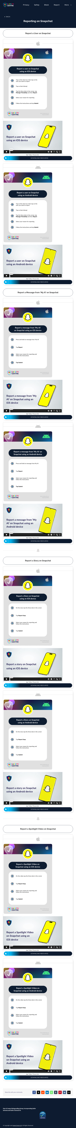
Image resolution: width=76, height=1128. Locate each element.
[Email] (69, 1092)
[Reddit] (43, 1092)
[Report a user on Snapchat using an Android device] (28, 172)
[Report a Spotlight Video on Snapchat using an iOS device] (28, 844)
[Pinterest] (60, 1092)
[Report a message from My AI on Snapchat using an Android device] (28, 431)
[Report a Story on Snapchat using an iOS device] (28, 576)
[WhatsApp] (51, 1092)
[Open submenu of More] (71, 4)
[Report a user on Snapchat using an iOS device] (28, 48)
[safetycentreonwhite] (8, 3)
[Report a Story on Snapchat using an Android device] (28, 699)
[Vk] (64, 1092)
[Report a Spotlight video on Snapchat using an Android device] (28, 968)
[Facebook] (34, 1092)
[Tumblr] (56, 1092)
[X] (38, 1092)
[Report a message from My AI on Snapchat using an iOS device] (28, 307)
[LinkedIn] (47, 1092)
